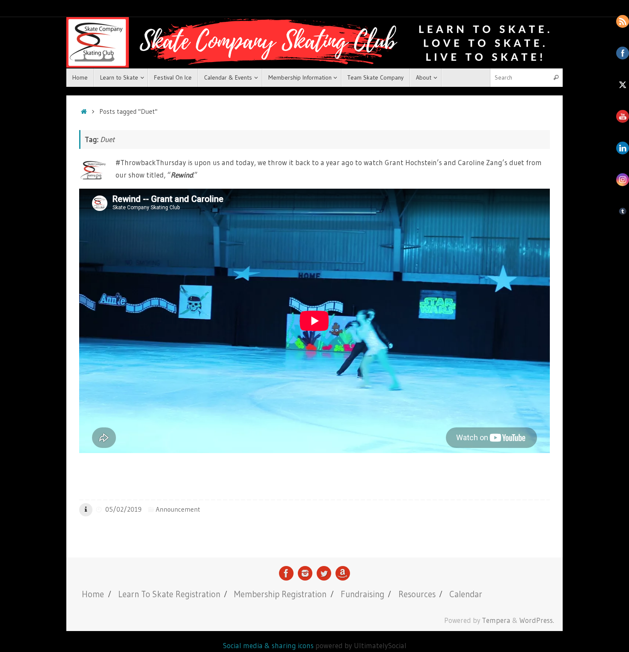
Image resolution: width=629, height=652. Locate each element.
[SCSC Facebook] (286, 573)
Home (93, 594)
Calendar (465, 594)
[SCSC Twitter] (324, 573)
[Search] (556, 77)
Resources (417, 594)
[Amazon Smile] (342, 573)
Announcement (178, 509)
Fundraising (362, 594)
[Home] (83, 111)
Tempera (496, 620)
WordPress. (536, 620)
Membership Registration (280, 594)
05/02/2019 (123, 509)
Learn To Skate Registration (169, 594)
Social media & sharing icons (269, 645)
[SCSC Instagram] (305, 573)
